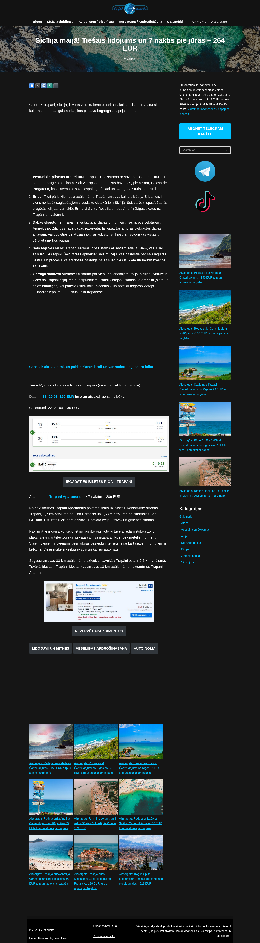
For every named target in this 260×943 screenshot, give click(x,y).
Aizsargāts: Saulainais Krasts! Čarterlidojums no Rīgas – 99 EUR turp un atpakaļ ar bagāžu (141, 768)
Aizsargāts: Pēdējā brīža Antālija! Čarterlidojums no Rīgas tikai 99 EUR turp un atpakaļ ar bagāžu (50, 879)
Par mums (198, 21)
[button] (185, 22)
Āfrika (184, 523)
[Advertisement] (99, 144)
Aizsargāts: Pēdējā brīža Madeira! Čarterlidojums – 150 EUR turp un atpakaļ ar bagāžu (50, 768)
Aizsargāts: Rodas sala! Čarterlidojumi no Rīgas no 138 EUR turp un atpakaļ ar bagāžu (93, 768)
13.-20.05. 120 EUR (58, 396)
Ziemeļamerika (190, 555)
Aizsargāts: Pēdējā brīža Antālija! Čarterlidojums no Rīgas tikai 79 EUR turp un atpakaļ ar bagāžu (50, 823)
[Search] (227, 150)
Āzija (184, 536)
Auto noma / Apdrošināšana (140, 21)
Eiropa (185, 549)
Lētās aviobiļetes (60, 21)
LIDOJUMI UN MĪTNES (50, 648)
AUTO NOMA (144, 648)
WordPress (61, 938)
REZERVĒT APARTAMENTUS (99, 631)
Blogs (37, 21)
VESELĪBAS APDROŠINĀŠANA (101, 648)
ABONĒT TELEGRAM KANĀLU (205, 131)
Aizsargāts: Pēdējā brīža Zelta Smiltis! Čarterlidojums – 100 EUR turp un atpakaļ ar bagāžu (140, 823)
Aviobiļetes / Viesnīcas (96, 21)
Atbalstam (219, 21)
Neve (32, 938)
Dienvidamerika (191, 542)
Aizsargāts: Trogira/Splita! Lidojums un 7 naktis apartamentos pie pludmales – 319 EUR (141, 879)
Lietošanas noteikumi (104, 925)
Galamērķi (185, 516)
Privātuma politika (104, 936)
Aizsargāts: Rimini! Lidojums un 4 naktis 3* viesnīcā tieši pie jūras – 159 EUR (95, 823)
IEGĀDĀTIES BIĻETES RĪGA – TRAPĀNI (99, 482)
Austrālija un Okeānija (195, 529)
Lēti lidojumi (187, 562)
